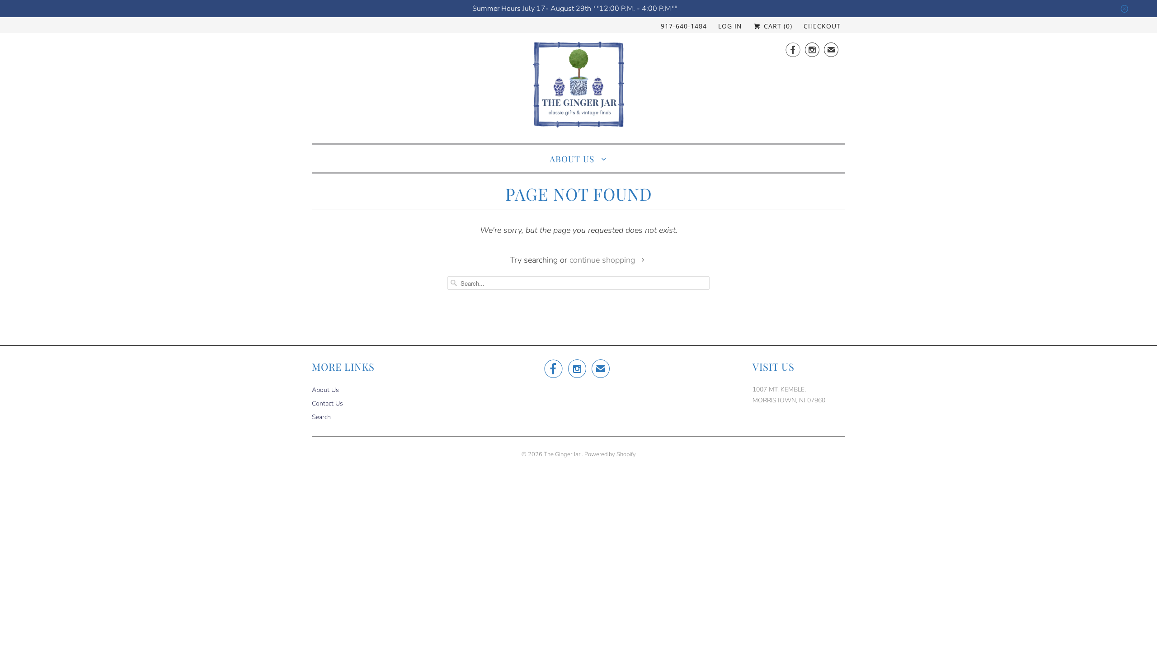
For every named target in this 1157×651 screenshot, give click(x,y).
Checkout (822, 26)
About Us (573, 159)
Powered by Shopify (610, 454)
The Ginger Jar (563, 454)
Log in (730, 26)
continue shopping (603, 260)
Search (321, 417)
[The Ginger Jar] (578, 87)
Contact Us (327, 403)
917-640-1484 (684, 26)
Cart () (777, 26)
